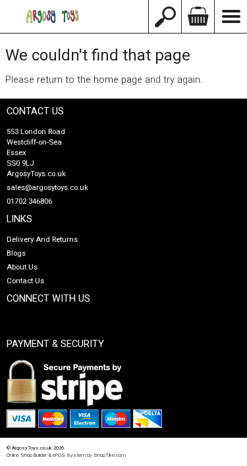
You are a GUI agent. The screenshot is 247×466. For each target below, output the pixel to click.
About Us (22, 267)
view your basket (197, 16)
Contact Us (25, 281)
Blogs (16, 253)
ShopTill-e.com (110, 455)
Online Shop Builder (27, 455)
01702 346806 (29, 201)
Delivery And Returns (42, 239)
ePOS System (69, 455)
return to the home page (89, 80)
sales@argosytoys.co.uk (47, 187)
